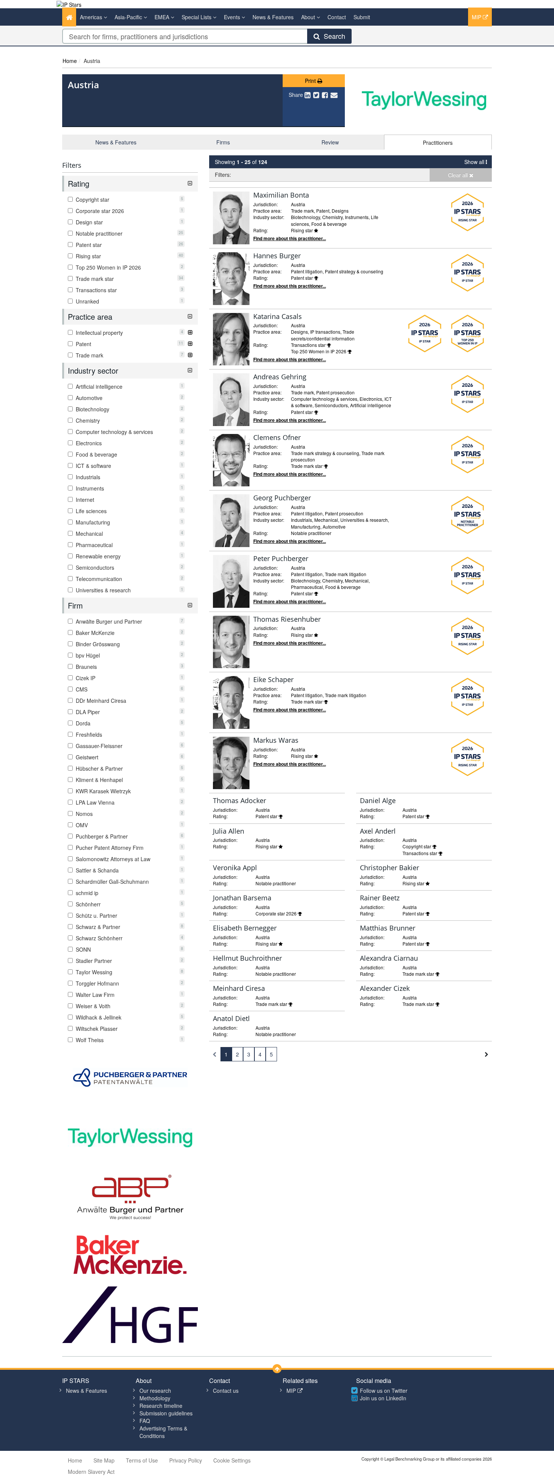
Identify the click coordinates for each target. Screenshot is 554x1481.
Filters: (223, 174)
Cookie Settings (232, 1460)
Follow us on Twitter (383, 1390)
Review (330, 142)
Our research (155, 1390)
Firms (223, 142)
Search (332, 36)
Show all (475, 162)
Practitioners (438, 142)
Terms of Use (142, 1460)
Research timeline (160, 1405)
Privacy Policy (185, 1460)
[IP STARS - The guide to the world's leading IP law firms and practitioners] (69, 4)
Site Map (104, 1460)
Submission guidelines (166, 1413)
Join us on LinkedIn (383, 1398)
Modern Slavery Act (91, 1471)
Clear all (458, 175)
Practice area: (267, 210)
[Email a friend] (334, 94)
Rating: (260, 230)
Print (311, 80)
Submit (362, 17)
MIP (477, 17)
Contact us (226, 1390)
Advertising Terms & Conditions (163, 1432)
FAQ (144, 1420)
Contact (337, 17)
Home (70, 60)
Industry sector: (268, 217)
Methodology (154, 1398)
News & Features (273, 17)
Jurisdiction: (265, 204)
